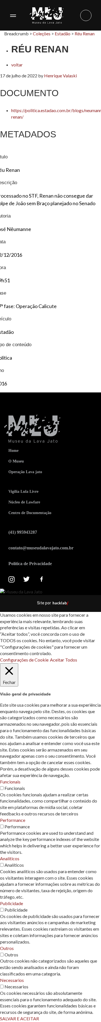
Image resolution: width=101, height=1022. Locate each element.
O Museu (16, 461)
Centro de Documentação (29, 513)
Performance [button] (12, 820)
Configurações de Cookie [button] (24, 659)
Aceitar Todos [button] (63, 659)
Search (85, 15)
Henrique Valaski (60, 75)
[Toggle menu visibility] (12, 15)
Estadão (62, 33)
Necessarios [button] (12, 980)
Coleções (41, 33)
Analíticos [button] (9, 858)
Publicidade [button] (11, 903)
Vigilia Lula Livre (23, 491)
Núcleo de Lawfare (24, 502)
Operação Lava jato (25, 472)
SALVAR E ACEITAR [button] (19, 1018)
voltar (17, 64)
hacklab (59, 602)
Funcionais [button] (10, 781)
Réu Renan (85, 33)
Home (13, 450)
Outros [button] (7, 948)
